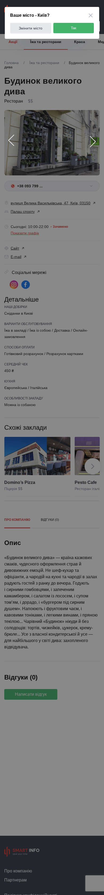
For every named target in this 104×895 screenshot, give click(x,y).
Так (73, 28)
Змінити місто (30, 28)
